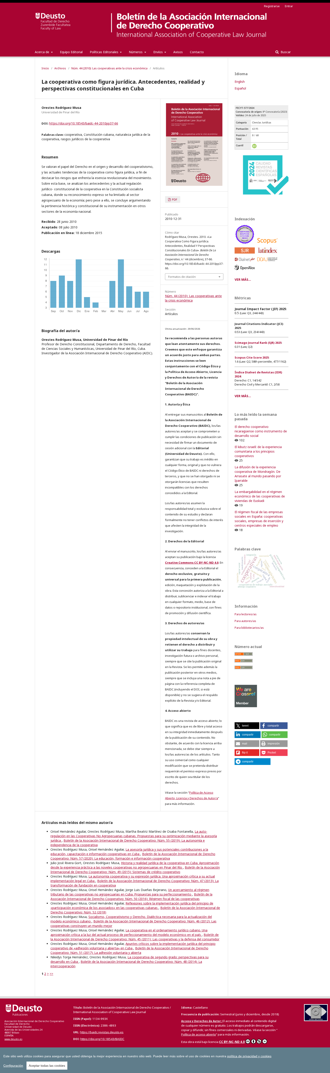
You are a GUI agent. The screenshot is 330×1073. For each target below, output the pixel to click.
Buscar (285, 52)
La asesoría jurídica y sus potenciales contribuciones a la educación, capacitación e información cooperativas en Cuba (129, 851)
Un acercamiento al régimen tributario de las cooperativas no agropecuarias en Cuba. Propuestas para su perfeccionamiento (130, 892)
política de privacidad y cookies (249, 1056)
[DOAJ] (268, 262)
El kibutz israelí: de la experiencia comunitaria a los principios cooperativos (258, 451)
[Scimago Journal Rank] (245, 254)
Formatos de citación (182, 277)
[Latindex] (268, 254)
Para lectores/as (246, 614)
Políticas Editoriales (104, 52)
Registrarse (272, 6)
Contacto (197, 52)
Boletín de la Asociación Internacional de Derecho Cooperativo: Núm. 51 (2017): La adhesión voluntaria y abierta (129, 950)
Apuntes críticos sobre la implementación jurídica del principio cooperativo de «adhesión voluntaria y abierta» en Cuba (133, 946)
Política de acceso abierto (198, 1034)
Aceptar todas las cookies (47, 1065)
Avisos (178, 52)
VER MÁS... (243, 279)
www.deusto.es (13, 1039)
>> (51, 974)
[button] (247, 725)
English (240, 81)
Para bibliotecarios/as (249, 628)
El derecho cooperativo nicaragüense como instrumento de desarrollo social (261, 431)
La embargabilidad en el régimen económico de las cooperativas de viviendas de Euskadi (260, 496)
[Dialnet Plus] (245, 262)
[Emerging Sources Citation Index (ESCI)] (245, 245)
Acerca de (42, 52)
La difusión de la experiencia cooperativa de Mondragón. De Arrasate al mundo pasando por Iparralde (258, 474)
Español (240, 88)
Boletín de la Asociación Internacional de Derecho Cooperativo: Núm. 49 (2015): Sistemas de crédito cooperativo (135, 869)
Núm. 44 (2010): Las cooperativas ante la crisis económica (109, 68)
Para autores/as (245, 621)
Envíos (158, 52)
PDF (174, 199)
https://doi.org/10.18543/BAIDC (102, 1039)
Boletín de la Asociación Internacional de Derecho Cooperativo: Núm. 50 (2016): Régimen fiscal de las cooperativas (131, 896)
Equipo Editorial (71, 52)
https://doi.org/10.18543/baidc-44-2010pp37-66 (83, 123)
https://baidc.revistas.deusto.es (101, 1032)
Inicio (45, 68)
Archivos (60, 68)
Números (136, 52)
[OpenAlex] (245, 271)
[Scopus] (268, 245)
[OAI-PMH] (316, 1020)
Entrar (289, 6)
